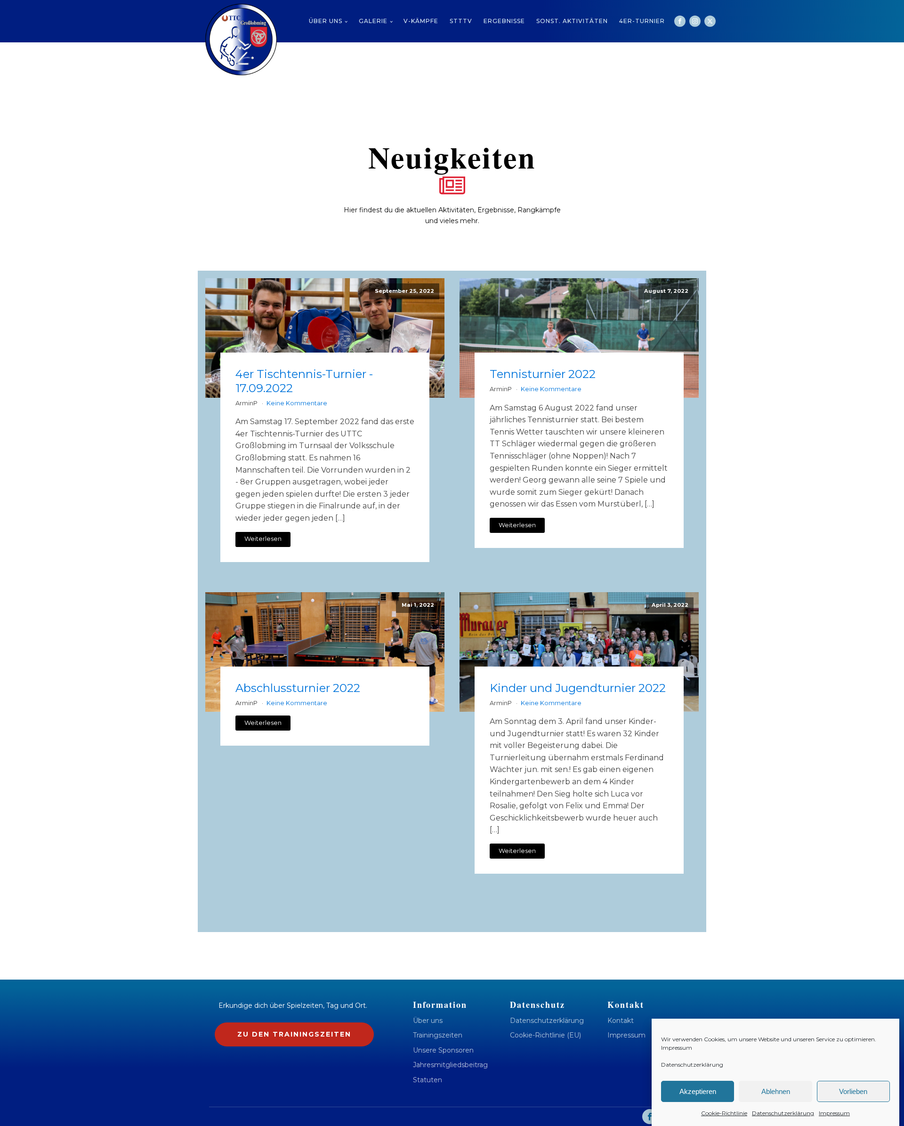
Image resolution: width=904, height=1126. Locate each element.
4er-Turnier (642, 20)
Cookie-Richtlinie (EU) (545, 1035)
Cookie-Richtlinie (724, 1113)
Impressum (676, 1047)
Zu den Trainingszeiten (294, 1034)
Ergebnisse (504, 20)
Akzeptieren (697, 1091)
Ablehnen (775, 1091)
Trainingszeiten (437, 1035)
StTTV (461, 20)
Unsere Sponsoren (443, 1050)
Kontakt (620, 1020)
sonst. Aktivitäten (572, 20)
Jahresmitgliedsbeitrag (450, 1065)
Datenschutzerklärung (692, 1064)
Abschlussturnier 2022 (297, 688)
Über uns (325, 20)
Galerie (373, 20)
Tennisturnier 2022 (543, 374)
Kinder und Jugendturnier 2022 (578, 688)
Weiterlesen (263, 538)
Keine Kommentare (296, 403)
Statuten (427, 1080)
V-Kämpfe (421, 20)
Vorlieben (853, 1091)
